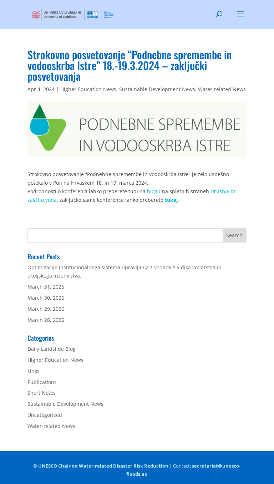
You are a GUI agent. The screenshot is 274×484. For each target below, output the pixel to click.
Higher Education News (88, 89)
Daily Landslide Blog (51, 348)
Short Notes (41, 392)
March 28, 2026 (45, 319)
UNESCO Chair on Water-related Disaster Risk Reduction (103, 466)
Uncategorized (44, 414)
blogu (154, 191)
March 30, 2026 (45, 297)
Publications (42, 382)
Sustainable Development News (157, 89)
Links (33, 371)
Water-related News (222, 89)
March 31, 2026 (45, 286)
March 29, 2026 (45, 308)
